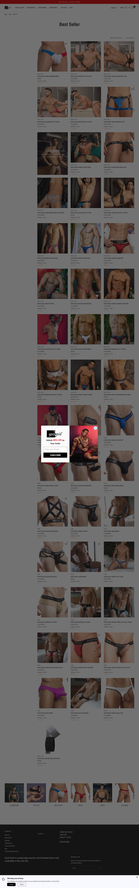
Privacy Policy (55, 881)
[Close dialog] (95, 428)
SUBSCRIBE (55, 455)
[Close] (137, 877)
